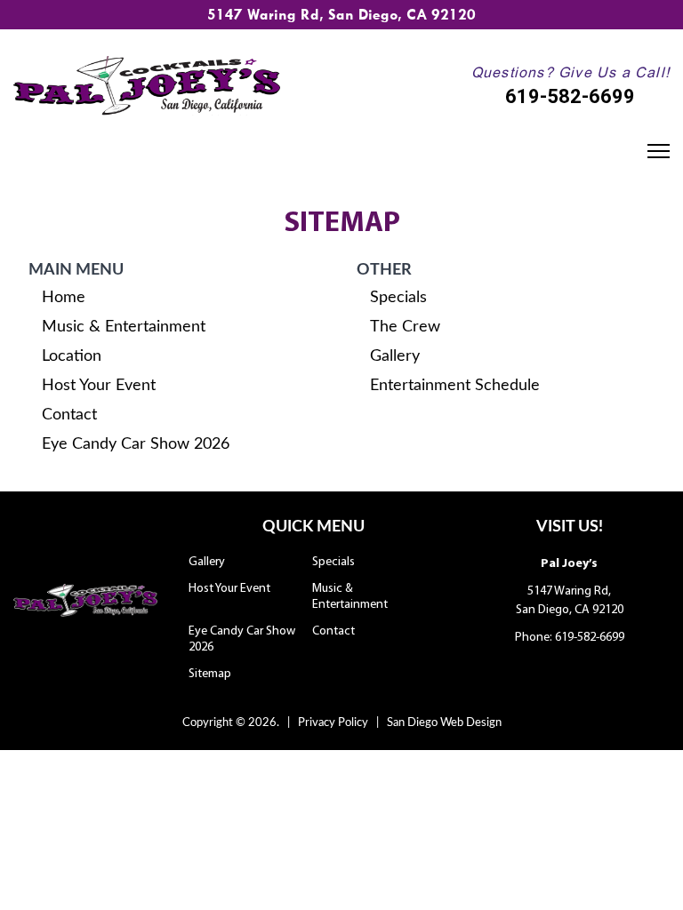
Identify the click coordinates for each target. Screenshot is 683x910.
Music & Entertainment (123, 327)
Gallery (395, 356)
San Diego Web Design (444, 723)
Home (63, 298)
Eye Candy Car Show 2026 (135, 444)
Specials (398, 298)
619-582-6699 (570, 96)
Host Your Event (99, 386)
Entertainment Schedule (455, 386)
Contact (69, 415)
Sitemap (210, 674)
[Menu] (665, 151)
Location (71, 356)
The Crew (405, 327)
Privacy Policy (333, 723)
